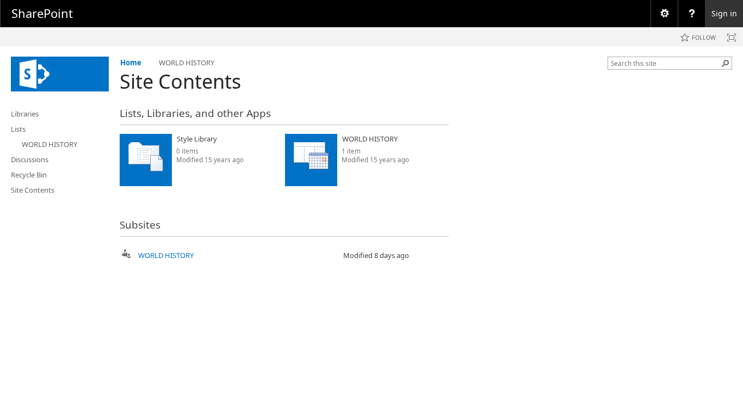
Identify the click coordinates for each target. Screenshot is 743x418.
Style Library (197, 139)
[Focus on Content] (731, 37)
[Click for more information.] (269, 138)
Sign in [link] (724, 13)
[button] (726, 63)
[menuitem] (664, 13)
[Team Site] (60, 74)
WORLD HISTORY (370, 139)
